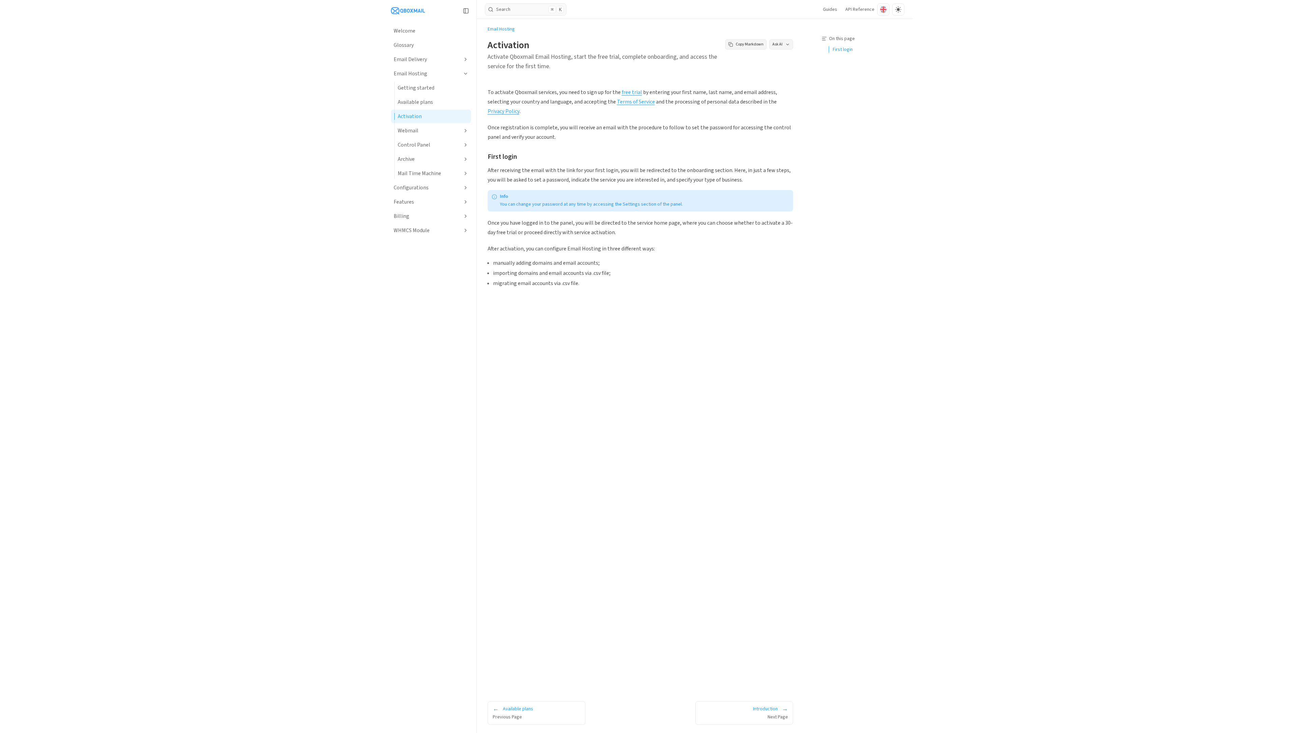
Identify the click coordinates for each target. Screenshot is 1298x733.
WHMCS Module (412, 230)
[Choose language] (883, 9)
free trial (632, 92)
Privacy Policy (504, 111)
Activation (410, 116)
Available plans (415, 102)
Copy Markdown (750, 44)
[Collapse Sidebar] (466, 11)
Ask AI (777, 44)
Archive (406, 159)
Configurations (411, 187)
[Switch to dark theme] (898, 9)
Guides (830, 9)
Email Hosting (410, 73)
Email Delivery (410, 59)
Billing (401, 216)
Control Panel (414, 145)
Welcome (404, 31)
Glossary (404, 45)
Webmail (408, 130)
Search (529, 9)
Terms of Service (636, 102)
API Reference (859, 9)
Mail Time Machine (419, 173)
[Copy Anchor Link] (523, 157)
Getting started (416, 88)
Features (404, 202)
